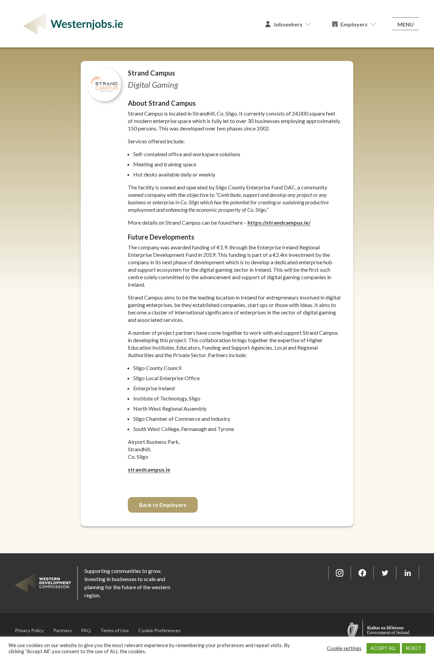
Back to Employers (162, 504)
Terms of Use (114, 630)
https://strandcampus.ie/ (279, 222)
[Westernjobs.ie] (134, 24)
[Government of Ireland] (379, 630)
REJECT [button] (413, 648)
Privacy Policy (29, 630)
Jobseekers (287, 24)
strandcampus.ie (149, 469)
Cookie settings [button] (344, 648)
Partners (62, 630)
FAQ (86, 630)
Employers (354, 24)
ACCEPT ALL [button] (383, 648)
